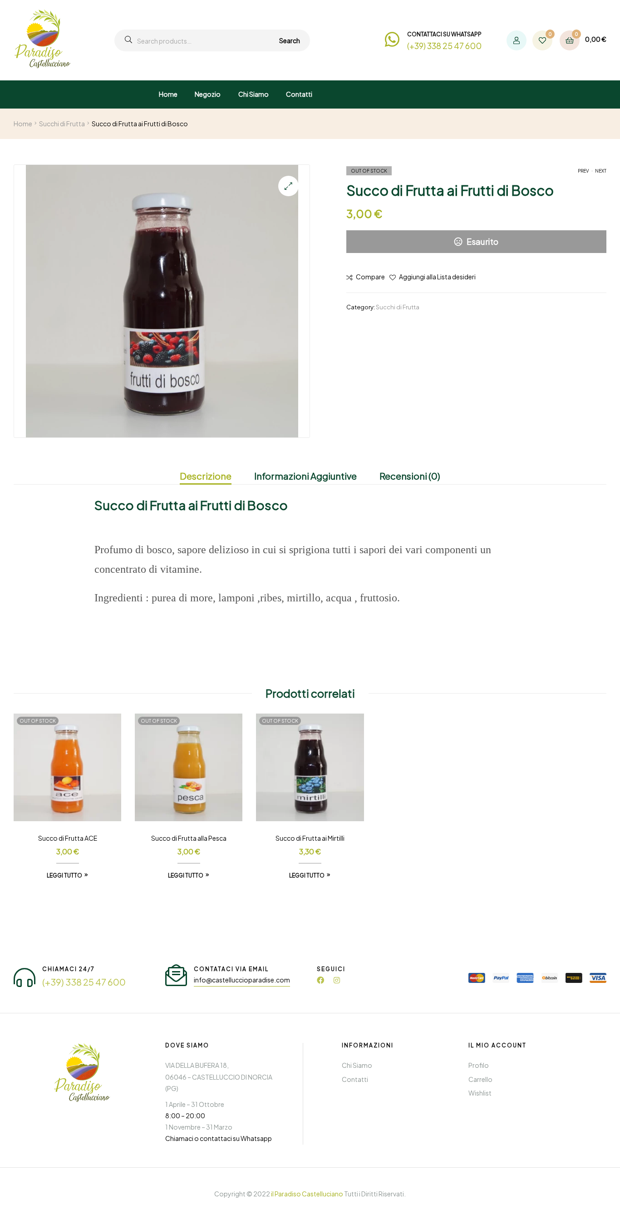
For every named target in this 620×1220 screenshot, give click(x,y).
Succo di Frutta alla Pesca (188, 838)
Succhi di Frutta (62, 123)
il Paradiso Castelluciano (307, 1194)
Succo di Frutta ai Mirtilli (310, 838)
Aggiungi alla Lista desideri (437, 277)
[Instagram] (336, 980)
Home (23, 123)
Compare (370, 277)
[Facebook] (320, 980)
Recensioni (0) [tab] (409, 475)
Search (289, 40)
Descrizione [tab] (205, 475)
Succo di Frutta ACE (67, 838)
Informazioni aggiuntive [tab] (305, 475)
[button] (288, 186)
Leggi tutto (64, 875)
